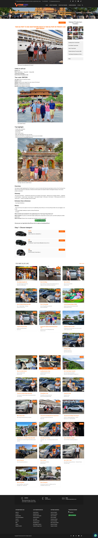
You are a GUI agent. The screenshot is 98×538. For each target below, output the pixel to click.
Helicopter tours (36, 522)
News (70, 58)
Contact (17, 524)
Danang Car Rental (54, 519)
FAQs (16, 522)
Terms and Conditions (19, 517)
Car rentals (35, 519)
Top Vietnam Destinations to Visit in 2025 (76, 54)
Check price (62, 22)
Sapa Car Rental (53, 515)
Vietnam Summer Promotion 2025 (75, 51)
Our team (17, 520)
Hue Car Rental (53, 517)
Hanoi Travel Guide (72, 48)
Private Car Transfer (63, 5)
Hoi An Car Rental (54, 520)
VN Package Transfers (37, 524)
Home (47, 5)
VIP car (79, 5)
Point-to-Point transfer (37, 515)
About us (17, 512)
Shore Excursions (72, 5)
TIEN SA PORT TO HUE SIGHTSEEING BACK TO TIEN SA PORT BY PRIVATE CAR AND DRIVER (40, 27)
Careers (17, 519)
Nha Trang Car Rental (54, 522)
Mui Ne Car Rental (54, 524)
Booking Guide (18, 515)
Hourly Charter (36, 512)
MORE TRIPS (81, 263)
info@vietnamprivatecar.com (55, 1)
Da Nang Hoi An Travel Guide (74, 42)
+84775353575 (45, 1)
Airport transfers (53, 5)
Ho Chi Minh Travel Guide (73, 45)
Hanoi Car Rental (54, 512)
